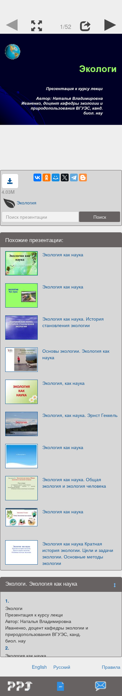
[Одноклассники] (46, 177)
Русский (61, 667)
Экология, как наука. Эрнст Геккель (79, 415)
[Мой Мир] (56, 177)
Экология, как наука (63, 383)
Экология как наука (62, 254)
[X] (65, 177)
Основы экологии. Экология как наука (75, 354)
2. (7, 647)
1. (7, 600)
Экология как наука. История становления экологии (73, 321)
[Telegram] (74, 177)
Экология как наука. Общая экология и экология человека (74, 482)
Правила (111, 667)
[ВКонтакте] (37, 177)
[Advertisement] (61, 8)
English (39, 667)
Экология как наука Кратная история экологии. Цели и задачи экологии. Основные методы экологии (77, 553)
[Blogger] (83, 177)
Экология (26, 202)
